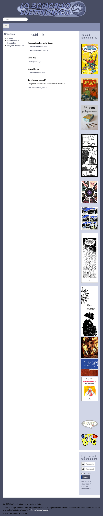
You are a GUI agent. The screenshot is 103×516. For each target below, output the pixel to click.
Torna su (97, 513)
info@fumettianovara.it (39, 50)
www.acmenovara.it (37, 72)
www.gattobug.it (35, 61)
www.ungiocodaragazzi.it (37, 87)
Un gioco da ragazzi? (15, 45)
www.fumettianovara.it (38, 46)
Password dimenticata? (86, 487)
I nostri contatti (13, 40)
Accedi (86, 477)
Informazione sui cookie (39, 510)
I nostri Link (11, 43)
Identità (10, 38)
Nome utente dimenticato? (86, 482)
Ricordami (87, 473)
